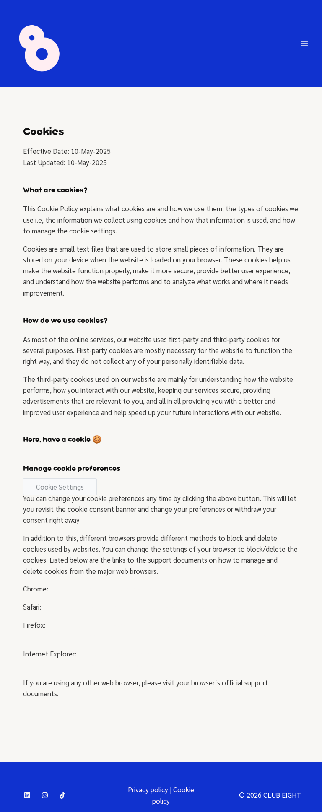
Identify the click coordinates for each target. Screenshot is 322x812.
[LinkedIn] (27, 795)
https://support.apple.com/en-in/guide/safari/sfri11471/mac (134, 606)
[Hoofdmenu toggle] (304, 43)
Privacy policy (148, 789)
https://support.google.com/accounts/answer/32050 (130, 588)
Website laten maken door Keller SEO (79, 711)
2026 (254, 794)
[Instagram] (45, 795)
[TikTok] (62, 795)
